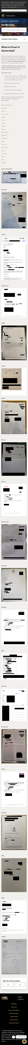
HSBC (3, 117)
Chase (3, 111)
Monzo (3, 129)
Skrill (3, 150)
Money (3, 126)
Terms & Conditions (14, 1010)
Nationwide (5, 132)
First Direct (5, 114)
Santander (4, 147)
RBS (2, 141)
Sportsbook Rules (14, 1023)
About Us (14, 1007)
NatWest (4, 135)
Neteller (4, 138)
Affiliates (14, 1004)
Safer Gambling (14, 1013)
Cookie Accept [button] (14, 10)
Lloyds (3, 120)
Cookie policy (22, 7)
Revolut (3, 144)
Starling (3, 153)
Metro (3, 123)
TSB (2, 156)
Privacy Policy (14, 1019)
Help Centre (10, 16)
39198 (22, 1034)
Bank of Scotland (6, 105)
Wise (3, 159)
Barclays (4, 108)
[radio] (8, 984)
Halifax (3, 162)
